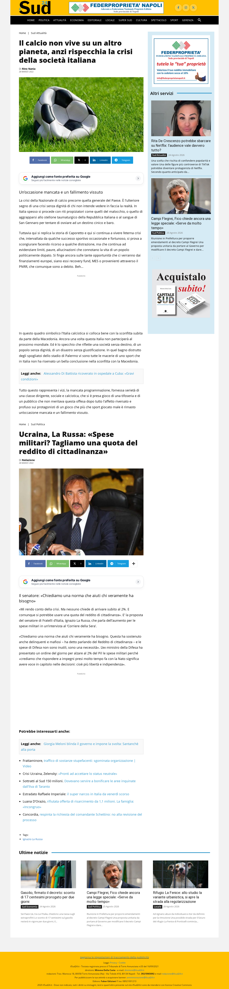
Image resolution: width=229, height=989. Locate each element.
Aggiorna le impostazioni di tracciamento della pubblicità (114, 957)
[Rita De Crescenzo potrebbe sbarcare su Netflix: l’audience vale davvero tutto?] (181, 118)
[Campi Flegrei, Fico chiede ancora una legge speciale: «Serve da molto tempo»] (181, 196)
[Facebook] (178, 7)
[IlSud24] (39, 7)
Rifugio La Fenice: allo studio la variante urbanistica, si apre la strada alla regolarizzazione (177, 897)
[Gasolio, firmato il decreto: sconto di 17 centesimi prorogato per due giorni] (48, 874)
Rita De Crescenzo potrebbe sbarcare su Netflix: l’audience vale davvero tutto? (181, 145)
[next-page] (158, 258)
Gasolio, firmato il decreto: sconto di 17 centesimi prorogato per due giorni (48, 897)
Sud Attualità (39, 33)
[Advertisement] (81, 303)
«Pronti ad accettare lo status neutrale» (87, 773)
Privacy (113, 962)
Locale (157, 906)
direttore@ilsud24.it (134, 970)
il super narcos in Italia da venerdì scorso (98, 794)
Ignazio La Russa (33, 839)
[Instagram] (185, 7)
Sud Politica (38, 424)
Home (22, 33)
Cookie (122, 962)
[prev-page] (152, 258)
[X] (193, 7)
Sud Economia (29, 906)
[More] (133, 563)
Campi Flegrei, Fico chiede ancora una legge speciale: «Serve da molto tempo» (181, 223)
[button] (199, 20)
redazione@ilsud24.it (172, 973)
